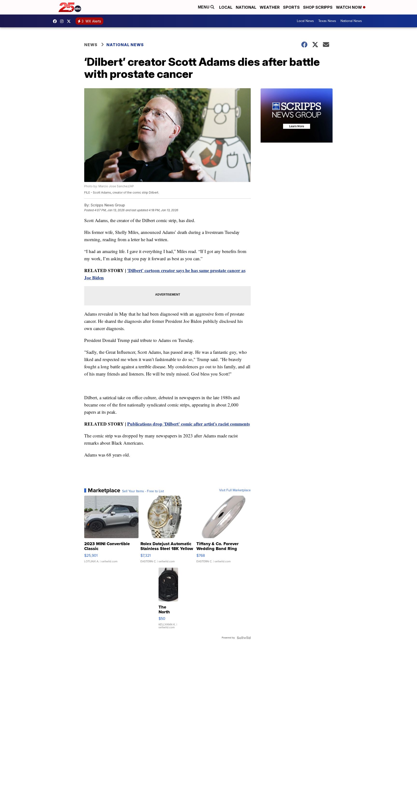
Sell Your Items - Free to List (143, 491)
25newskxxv (63, 21)
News (90, 44)
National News (351, 20)
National (246, 7)
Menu (204, 7)
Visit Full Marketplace (235, 490)
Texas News (327, 20)
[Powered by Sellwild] (244, 637)
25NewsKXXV (56, 21)
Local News (305, 20)
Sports (291, 7)
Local (225, 7)
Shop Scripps (318, 7)
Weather (270, 7)
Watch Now (349, 7)
